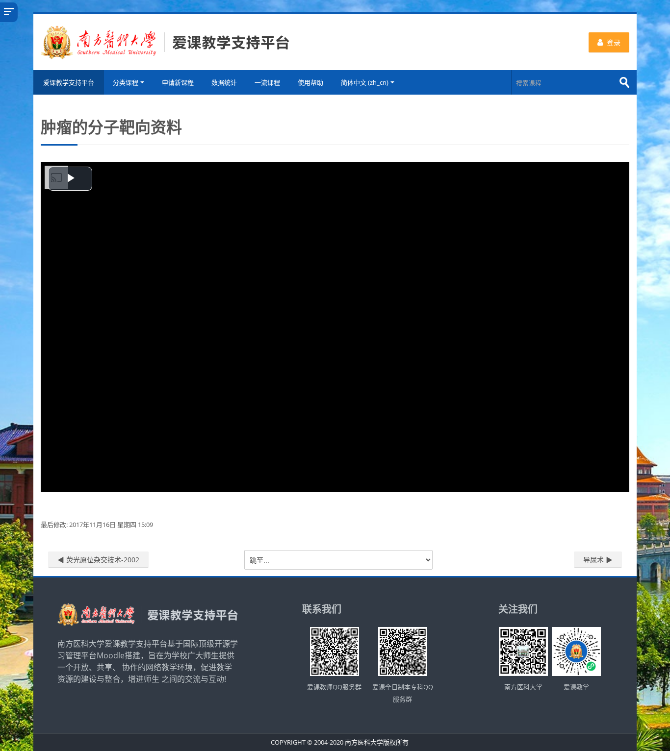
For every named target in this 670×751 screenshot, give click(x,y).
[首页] (165, 41)
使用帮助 (310, 82)
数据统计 (224, 82)
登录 (613, 42)
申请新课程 (178, 82)
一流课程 (267, 82)
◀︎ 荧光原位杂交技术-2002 (98, 559)
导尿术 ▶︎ (598, 559)
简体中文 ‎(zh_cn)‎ (364, 82)
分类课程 (125, 82)
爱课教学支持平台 (68, 82)
